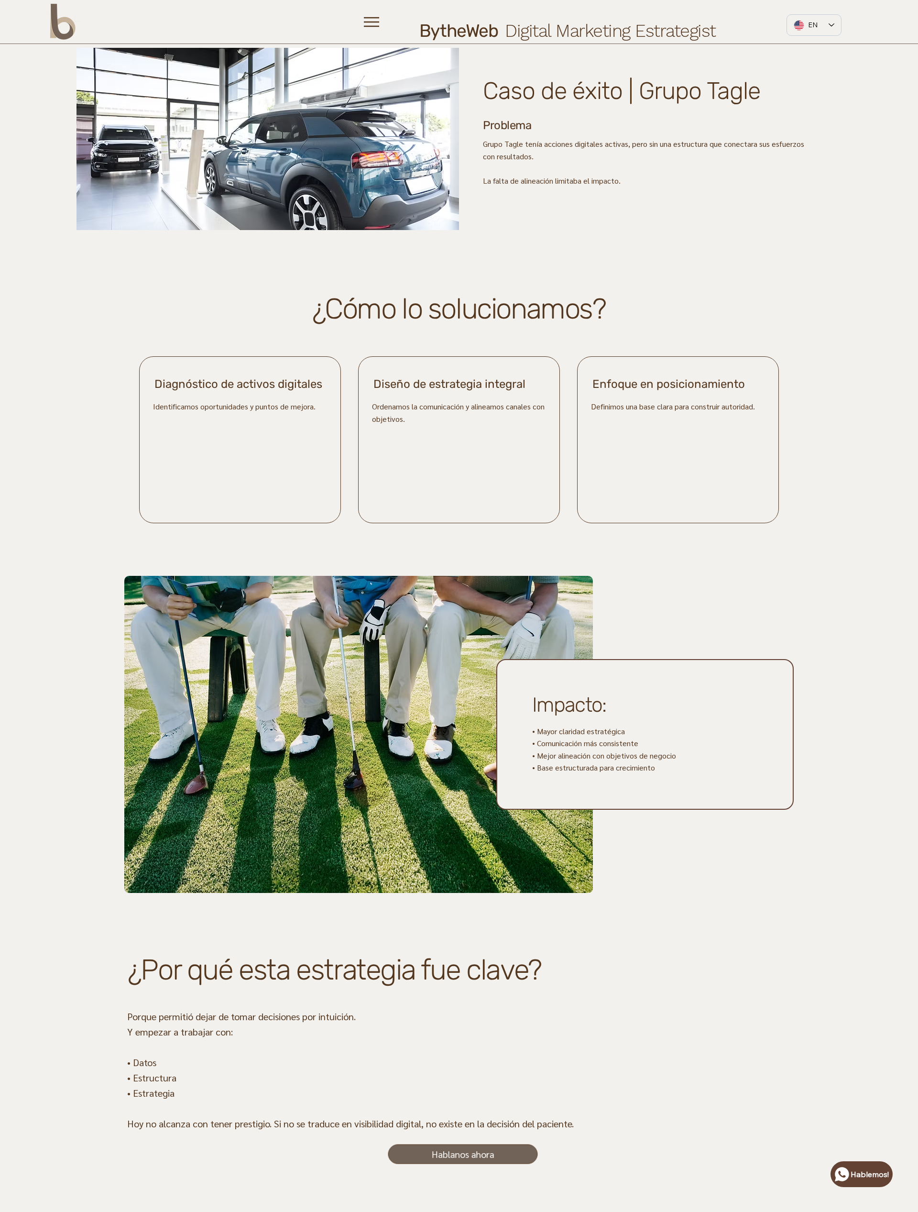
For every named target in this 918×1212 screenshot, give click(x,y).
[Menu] (371, 22)
